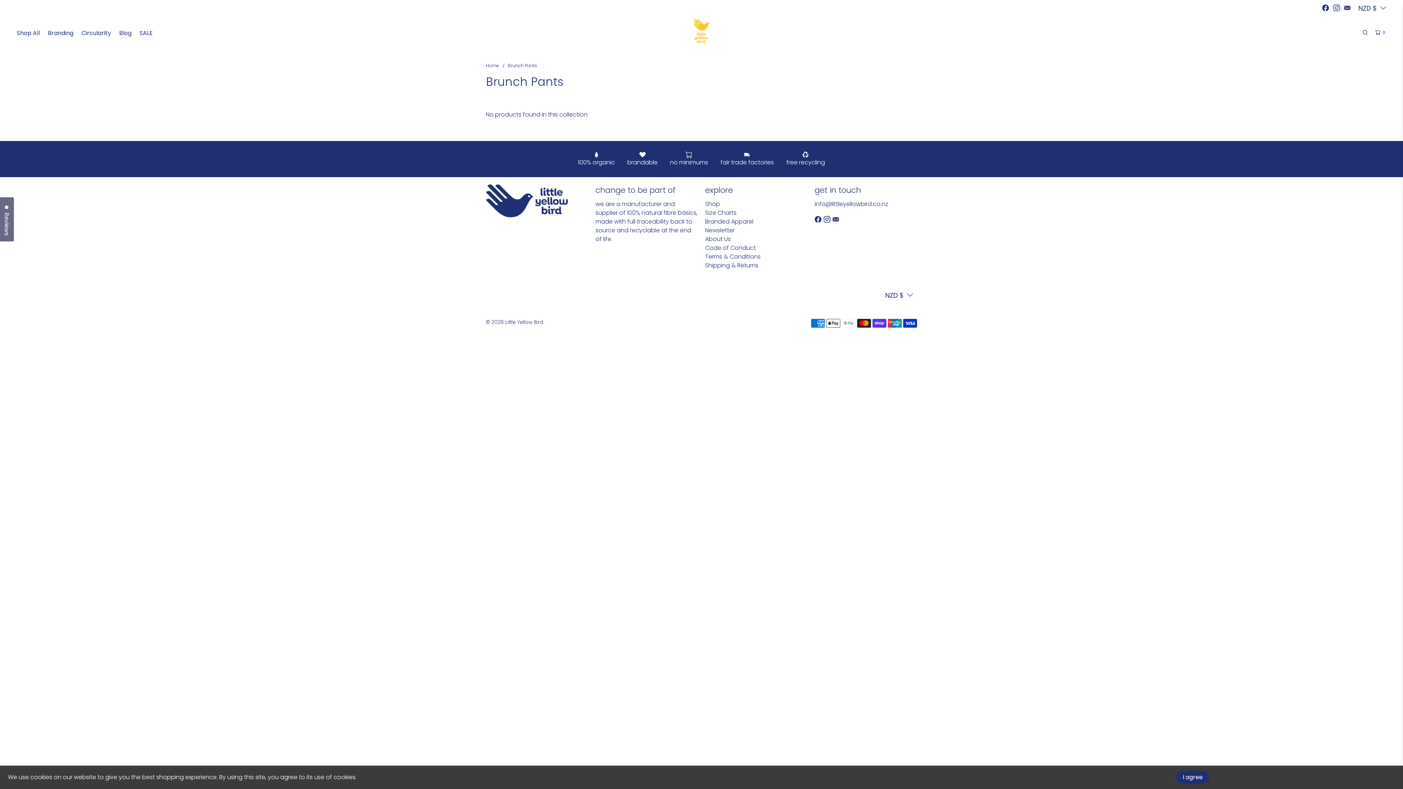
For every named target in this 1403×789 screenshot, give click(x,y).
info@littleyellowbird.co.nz (851, 204)
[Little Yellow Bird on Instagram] (1336, 7)
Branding (60, 33)
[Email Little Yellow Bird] (1347, 7)
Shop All (28, 33)
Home (492, 66)
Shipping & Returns (731, 265)
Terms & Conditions (733, 256)
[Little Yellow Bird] (701, 31)
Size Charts (721, 213)
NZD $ (894, 295)
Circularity (96, 33)
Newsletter (720, 230)
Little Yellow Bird (524, 322)
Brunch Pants (522, 66)
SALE (146, 33)
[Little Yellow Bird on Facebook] (1325, 7)
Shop (712, 204)
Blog (125, 33)
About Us (718, 239)
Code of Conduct (730, 248)
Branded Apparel (729, 221)
